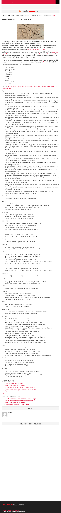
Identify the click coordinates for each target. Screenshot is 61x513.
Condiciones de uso (6, 510)
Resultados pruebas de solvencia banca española (20, 387)
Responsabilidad (15, 510)
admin (53, 15)
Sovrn (3, 393)
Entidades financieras (31, 15)
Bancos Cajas (10, 2)
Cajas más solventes (19, 15)
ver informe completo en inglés (36, 49)
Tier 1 (45, 62)
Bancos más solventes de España (15, 385)
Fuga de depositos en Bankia (13, 391)
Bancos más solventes (8, 15)
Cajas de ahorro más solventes (14, 383)
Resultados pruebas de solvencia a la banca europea (21, 389)
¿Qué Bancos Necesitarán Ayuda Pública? (17, 404)
